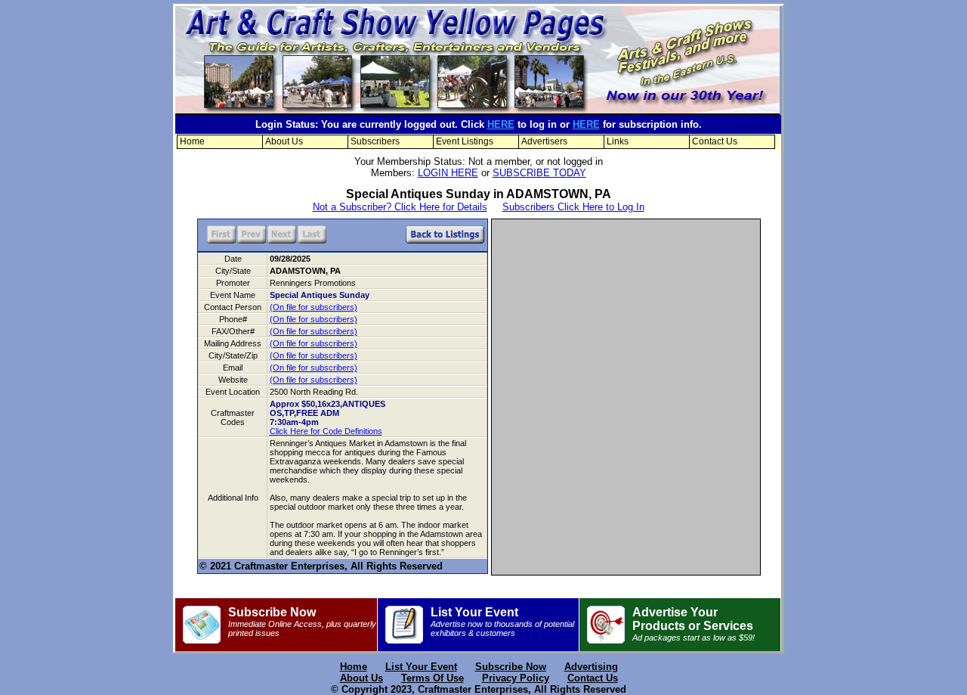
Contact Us (714, 141)
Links (618, 141)
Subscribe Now (302, 622)
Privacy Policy (515, 678)
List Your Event (502, 622)
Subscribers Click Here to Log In (573, 207)
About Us (284, 141)
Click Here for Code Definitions (326, 431)
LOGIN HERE (448, 172)
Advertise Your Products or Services (693, 624)
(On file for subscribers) (313, 307)
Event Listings (464, 141)
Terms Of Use (432, 678)
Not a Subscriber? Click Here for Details (400, 207)
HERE (500, 124)
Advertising (591, 666)
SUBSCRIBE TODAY (539, 172)
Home (192, 141)
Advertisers (544, 141)
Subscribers (375, 141)
